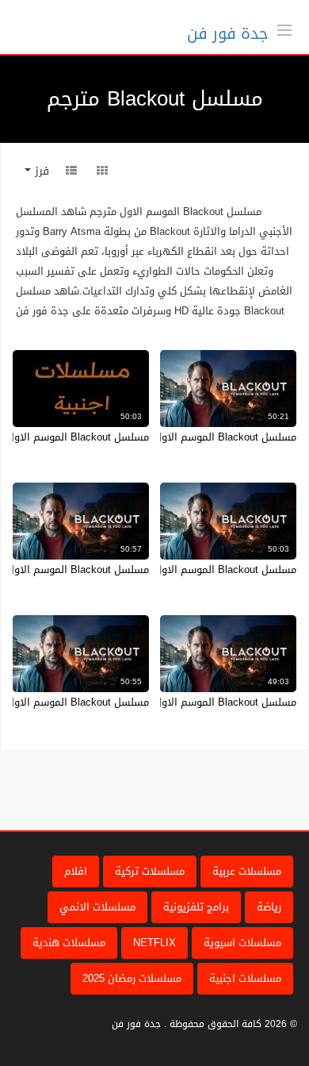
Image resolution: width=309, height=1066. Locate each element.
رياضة (269, 907)
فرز (40, 171)
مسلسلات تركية (150, 871)
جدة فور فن (228, 33)
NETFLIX (154, 942)
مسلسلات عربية (246, 871)
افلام (75, 871)
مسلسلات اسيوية (242, 942)
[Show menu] (284, 28)
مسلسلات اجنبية (245, 978)
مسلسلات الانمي (97, 907)
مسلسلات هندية (68, 942)
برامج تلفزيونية (196, 907)
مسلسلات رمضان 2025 (131, 978)
